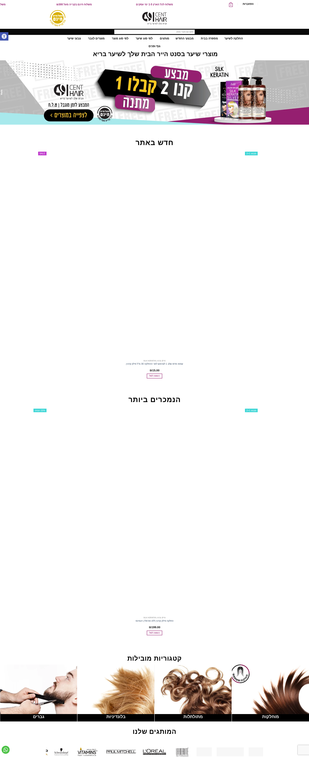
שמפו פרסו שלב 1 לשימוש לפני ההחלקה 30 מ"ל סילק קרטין (154, 363)
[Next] (297, 128)
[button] (4, 36)
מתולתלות (193, 716)
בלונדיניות (116, 716)
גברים (38, 716)
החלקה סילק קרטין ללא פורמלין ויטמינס (154, 620)
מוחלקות (270, 716)
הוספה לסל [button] (154, 376)
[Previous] (306, 128)
